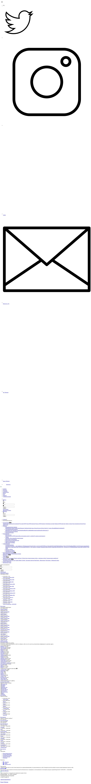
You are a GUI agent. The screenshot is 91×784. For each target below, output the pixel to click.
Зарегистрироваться (5, 779)
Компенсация (6, 492)
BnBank (7, 530)
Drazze (40, 530)
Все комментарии (4, 641)
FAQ (4, 494)
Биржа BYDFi (6, 553)
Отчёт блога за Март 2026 (8, 586)
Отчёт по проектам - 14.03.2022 (9, 604)
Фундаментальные (19, 538)
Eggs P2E (5, 715)
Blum (73, 547)
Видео (4, 493)
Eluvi (1, 729)
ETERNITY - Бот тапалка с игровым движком (34, 547)
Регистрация (5, 509)
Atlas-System (16, 530)
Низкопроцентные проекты (11, 527)
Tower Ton (47, 546)
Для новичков (6, 522)
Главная (4, 488)
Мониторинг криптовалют (11, 539)
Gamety (14, 547)
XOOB (43, 546)
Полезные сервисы (7, 559)
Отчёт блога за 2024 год (8, 597)
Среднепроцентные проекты (11, 529)
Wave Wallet (51, 547)
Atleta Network (57, 547)
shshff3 (1, 609)
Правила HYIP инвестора (60, 523)
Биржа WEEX (12, 553)
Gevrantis (2, 727)
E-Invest (4, 519)
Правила (5, 495)
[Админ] (3, 768)
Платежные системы (7, 755)
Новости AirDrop (9, 549)
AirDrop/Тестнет (6, 543)
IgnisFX (62, 528)
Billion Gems (76, 546)
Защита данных (69, 523)
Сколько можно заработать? (52, 558)
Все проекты (3, 695)
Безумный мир (35, 530)
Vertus (80, 546)
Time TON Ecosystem (20, 547)
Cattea (50, 546)
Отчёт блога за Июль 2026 (8, 577)
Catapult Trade (14, 528)
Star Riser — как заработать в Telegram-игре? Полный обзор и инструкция (26, 546)
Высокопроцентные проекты (11, 531)
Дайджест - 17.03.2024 (7, 599)
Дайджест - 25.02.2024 (7, 601)
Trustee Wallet (18, 560)
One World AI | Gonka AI (47, 528)
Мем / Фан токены (11, 538)
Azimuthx (2, 738)
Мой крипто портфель (10, 542)
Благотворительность (7, 753)
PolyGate (28, 530)
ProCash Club (11, 530)
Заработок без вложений (14, 523)
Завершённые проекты (10, 551)
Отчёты (4, 557)
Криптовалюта (6, 533)
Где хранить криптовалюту (39, 536)
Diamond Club (23, 528)
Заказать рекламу (6, 756)
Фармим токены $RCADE (79, 547)
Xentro (1, 740)
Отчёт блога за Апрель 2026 (9, 584)
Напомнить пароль (7, 510)
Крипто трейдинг (18, 558)
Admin (5, 763)
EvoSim (59, 528)
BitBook (56, 528)
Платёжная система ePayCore (9, 560)
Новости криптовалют (10, 541)
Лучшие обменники (7, 754)
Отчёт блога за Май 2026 (8, 581)
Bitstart (6, 528)
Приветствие (5, 523)
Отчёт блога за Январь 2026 (9, 590)
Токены (7, 537)
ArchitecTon (46, 547)
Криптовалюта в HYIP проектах (12, 536)
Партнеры (5, 757)
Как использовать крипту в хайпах (26, 536)
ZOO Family (53, 546)
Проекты (5, 525)
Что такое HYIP (22, 523)
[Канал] (4, 768)
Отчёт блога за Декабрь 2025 (9, 593)
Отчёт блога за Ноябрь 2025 (9, 595)
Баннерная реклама (9, 532)
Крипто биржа (18, 553)
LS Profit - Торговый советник (27, 560)
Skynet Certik (10, 547)
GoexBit (2, 742)
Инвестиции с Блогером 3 (8, 558)
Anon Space (83, 546)
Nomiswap (5, 556)
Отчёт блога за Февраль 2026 (9, 588)
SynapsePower (3, 745)
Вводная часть (8, 534)
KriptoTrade (28, 528)
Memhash (58, 546)
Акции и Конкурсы (7, 561)
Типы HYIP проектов (30, 523)
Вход (5, 499)
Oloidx (20, 530)
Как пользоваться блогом (77, 523)
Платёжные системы (50, 523)
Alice (1, 634)
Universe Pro (39, 528)
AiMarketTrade (3, 747)
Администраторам (7, 496)
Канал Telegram (4, 782)
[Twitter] (5, 768)
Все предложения (4, 720)
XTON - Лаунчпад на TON (66, 547)
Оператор (6, 762)
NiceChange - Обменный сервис (52, 560)
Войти (4, 508)
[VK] (1, 768)
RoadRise (24, 530)
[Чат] (2, 768)
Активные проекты (9, 544)
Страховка (5, 491)
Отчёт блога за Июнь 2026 (8, 579)
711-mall (5, 640)
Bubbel (31, 530)
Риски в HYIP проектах (40, 523)
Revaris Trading (3, 731)
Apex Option (7, 629)
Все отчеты (2, 606)
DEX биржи (5, 554)
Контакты (8, 484)
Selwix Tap (62, 546)
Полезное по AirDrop (9, 550)
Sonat (53, 528)
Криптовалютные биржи (8, 552)
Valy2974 (2, 629)
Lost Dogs (67, 546)
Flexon (1, 736)
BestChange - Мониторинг (39, 560)
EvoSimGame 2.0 (44, 530)
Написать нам (7, 764)
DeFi (6, 538)
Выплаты (5, 489)
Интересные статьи (7, 562)
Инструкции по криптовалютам (12, 540)
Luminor (18, 528)
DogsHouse (71, 546)
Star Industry (7, 546)
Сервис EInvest (34, 528)
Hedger (9, 528)
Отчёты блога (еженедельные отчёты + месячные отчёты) (34, 558)
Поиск (5, 511)
